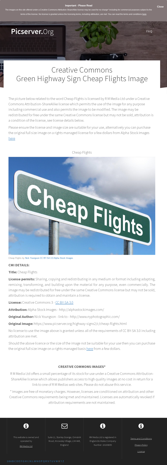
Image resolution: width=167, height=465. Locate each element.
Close (160, 6)
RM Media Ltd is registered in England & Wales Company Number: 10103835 (102, 441)
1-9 (8, 461)
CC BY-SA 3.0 (46, 258)
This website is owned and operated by (26, 442)
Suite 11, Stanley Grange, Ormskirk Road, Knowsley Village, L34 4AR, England (64, 441)
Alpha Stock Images (63, 258)
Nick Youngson (32, 258)
